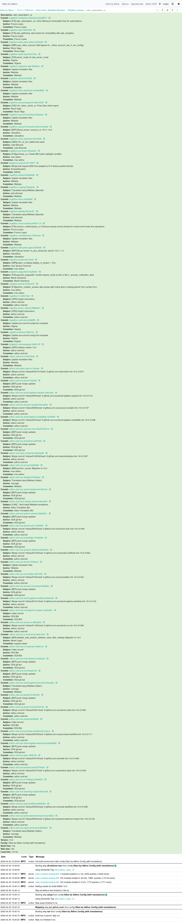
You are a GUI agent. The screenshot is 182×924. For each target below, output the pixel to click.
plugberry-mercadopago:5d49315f (25, 344)
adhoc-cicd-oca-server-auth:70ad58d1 (26, 525)
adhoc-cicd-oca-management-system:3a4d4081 (31, 610)
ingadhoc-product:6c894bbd (22, 175)
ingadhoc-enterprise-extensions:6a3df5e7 (28, 17)
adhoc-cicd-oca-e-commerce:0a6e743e (27, 634)
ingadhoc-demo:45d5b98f (21, 199)
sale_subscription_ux (96, 10)
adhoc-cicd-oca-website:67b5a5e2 (25, 477)
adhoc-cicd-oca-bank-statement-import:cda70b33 (31, 815)
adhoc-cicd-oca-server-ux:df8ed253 (25, 622)
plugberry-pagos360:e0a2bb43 (23, 271)
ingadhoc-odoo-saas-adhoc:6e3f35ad (26, 42)
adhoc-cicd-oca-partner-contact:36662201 (28, 513)
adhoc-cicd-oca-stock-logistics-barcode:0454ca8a (31, 682)
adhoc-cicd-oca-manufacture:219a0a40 (27, 658)
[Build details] (172, 4)
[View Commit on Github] (49, 17)
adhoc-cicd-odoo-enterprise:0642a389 (27, 453)
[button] (160, 4)
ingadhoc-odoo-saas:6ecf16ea (23, 54)
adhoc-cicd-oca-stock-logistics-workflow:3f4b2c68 (31, 598)
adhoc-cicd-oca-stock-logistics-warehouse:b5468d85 (33, 743)
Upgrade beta (137, 3)
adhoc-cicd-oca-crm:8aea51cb (23, 670)
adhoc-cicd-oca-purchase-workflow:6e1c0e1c (30, 731)
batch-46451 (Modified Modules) (50, 10)
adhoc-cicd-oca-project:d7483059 (24, 694)
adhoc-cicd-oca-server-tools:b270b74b (27, 706)
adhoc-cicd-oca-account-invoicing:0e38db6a (29, 586)
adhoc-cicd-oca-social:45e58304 (24, 718)
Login (166, 3)
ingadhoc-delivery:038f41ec (22, 332)
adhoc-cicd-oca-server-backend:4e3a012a (28, 489)
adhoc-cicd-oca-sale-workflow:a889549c (27, 803)
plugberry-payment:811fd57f (22, 162)
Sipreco (125, 3)
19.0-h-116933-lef (25, 10)
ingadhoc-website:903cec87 (22, 211)
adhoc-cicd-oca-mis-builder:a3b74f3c (26, 573)
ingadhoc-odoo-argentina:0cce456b (25, 138)
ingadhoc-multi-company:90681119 (25, 223)
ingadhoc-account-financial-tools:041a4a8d (29, 126)
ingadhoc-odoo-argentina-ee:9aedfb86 (27, 90)
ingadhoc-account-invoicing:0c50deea (26, 114)
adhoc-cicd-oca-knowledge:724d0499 (26, 537)
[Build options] (178, 4)
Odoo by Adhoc (113, 3)
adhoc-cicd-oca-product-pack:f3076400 (27, 767)
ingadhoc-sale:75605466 (20, 29)
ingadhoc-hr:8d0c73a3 (19, 295)
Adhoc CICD (151, 3)
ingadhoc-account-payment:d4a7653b (26, 102)
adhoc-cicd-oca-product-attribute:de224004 (29, 549)
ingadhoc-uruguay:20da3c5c (22, 187)
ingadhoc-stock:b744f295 (21, 78)
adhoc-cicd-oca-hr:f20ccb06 (22, 356)
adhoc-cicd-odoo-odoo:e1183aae (24, 368)
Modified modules (76, 10)
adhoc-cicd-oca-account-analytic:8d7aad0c (29, 404)
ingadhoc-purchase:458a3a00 (23, 150)
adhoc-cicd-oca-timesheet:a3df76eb (25, 440)
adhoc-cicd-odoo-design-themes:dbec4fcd (28, 501)
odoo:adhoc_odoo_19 (64, 869)
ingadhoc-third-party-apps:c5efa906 (25, 247)
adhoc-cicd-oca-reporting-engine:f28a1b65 (28, 791)
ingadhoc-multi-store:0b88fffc (22, 320)
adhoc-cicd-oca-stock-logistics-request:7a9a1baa (31, 392)
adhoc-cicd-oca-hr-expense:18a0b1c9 (26, 646)
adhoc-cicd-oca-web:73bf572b (23, 755)
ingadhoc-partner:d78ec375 (22, 283)
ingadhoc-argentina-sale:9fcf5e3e (24, 66)
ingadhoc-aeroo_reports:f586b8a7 (25, 307)
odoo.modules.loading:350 (47, 873)
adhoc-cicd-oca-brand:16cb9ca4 (24, 561)
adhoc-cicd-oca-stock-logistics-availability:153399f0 (32, 416)
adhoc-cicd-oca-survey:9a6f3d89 (24, 465)
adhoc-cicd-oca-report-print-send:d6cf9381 (29, 827)
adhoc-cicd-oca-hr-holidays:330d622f (26, 779)
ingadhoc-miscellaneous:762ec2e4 (25, 235)
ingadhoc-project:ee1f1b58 (21, 259)
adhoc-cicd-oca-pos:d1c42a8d (23, 380)
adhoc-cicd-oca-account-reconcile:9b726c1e (29, 428)
